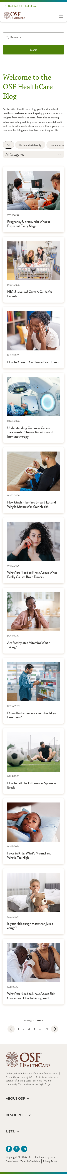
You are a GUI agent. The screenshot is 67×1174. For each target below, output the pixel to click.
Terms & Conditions (30, 1161)
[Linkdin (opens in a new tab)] (24, 1149)
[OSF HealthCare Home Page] (14, 15)
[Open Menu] (61, 15)
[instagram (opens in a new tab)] (16, 1149)
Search (33, 50)
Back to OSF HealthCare (22, 6)
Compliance (12, 1161)
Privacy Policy (50, 1161)
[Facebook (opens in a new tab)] (9, 1149)
